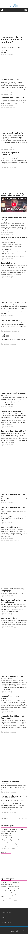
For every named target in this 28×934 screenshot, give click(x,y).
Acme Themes (14, 931)
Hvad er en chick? (5, 903)
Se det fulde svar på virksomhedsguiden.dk (10, 331)
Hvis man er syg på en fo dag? (8, 831)
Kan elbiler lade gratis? (6, 835)
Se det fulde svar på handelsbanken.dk (9, 596)
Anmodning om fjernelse (7, 54)
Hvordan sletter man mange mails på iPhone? (12, 829)
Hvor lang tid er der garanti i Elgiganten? (11, 901)
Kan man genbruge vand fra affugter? (10, 844)
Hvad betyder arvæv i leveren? (8, 848)
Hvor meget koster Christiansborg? (9, 846)
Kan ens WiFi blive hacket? (7, 837)
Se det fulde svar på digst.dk (7, 408)
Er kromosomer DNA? (6, 833)
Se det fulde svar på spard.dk (7, 94)
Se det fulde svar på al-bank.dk (7, 504)
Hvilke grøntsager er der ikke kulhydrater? (11, 882)
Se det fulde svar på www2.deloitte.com (9, 427)
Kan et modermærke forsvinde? (8, 893)
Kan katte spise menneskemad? (5, 817)
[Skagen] (2, 10)
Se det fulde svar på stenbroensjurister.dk (10, 540)
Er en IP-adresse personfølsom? (23, 817)
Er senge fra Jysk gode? (6, 884)
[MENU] (26, 10)
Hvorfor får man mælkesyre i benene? (10, 886)
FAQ (3, 917)
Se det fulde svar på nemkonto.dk (8, 107)
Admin (3, 45)
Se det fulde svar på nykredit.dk (7, 445)
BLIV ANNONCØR (6, 922)
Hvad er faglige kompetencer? (8, 842)
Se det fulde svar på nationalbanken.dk (9, 712)
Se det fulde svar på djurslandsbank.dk (9, 56)
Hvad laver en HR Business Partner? (10, 888)
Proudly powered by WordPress (9, 930)
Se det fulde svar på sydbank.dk (7, 523)
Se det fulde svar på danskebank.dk (8, 167)
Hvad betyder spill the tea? (7, 898)
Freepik (9, 912)
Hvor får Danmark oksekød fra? (8, 891)
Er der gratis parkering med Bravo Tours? (11, 839)
